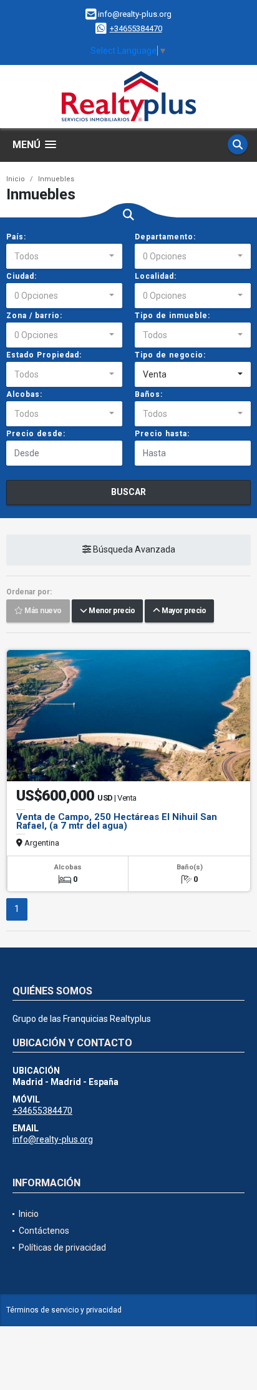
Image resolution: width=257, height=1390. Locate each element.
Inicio (15, 179)
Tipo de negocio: (170, 355)
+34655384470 (136, 28)
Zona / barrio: (34, 315)
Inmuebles (56, 179)
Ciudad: (21, 276)
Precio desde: (35, 433)
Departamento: (165, 236)
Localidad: (156, 276)
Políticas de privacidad (62, 1247)
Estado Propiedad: (44, 355)
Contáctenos (44, 1231)
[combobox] (64, 256)
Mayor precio (183, 611)
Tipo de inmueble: (172, 315)
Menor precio (111, 611)
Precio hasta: (162, 433)
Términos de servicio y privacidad (64, 1310)
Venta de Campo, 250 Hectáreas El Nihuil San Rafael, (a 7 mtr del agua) (116, 821)
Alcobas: (24, 394)
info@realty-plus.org (52, 1139)
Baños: (149, 394)
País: (16, 236)
